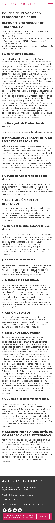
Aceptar (43, 517)
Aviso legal (6, 495)
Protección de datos (25, 495)
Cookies (14, 495)
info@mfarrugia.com (17, 48)
